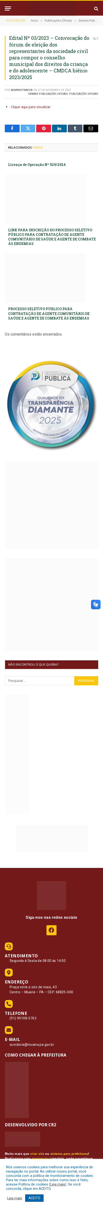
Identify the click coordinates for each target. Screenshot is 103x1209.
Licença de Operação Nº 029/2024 (37, 164)
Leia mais (57, 1184)
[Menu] (8, 8)
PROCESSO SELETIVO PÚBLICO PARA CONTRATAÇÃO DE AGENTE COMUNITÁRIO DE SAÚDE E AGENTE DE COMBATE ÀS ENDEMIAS (49, 313)
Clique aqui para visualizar (31, 107)
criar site (37, 1154)
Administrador (22, 90)
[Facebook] (51, 930)
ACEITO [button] (34, 1198)
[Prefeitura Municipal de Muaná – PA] (51, 8)
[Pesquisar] (95, 8)
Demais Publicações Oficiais (48, 93)
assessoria (40, 1158)
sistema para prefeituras (69, 1154)
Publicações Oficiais (83, 93)
